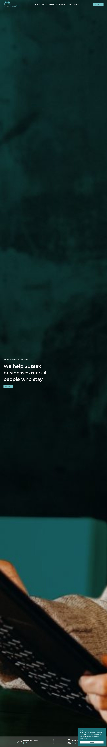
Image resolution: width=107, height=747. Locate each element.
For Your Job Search (48, 4)
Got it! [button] (92, 742)
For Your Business (61, 4)
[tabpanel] (53, 373)
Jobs (70, 4)
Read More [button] (83, 738)
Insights (76, 4)
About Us (37, 4)
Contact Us (97, 4)
